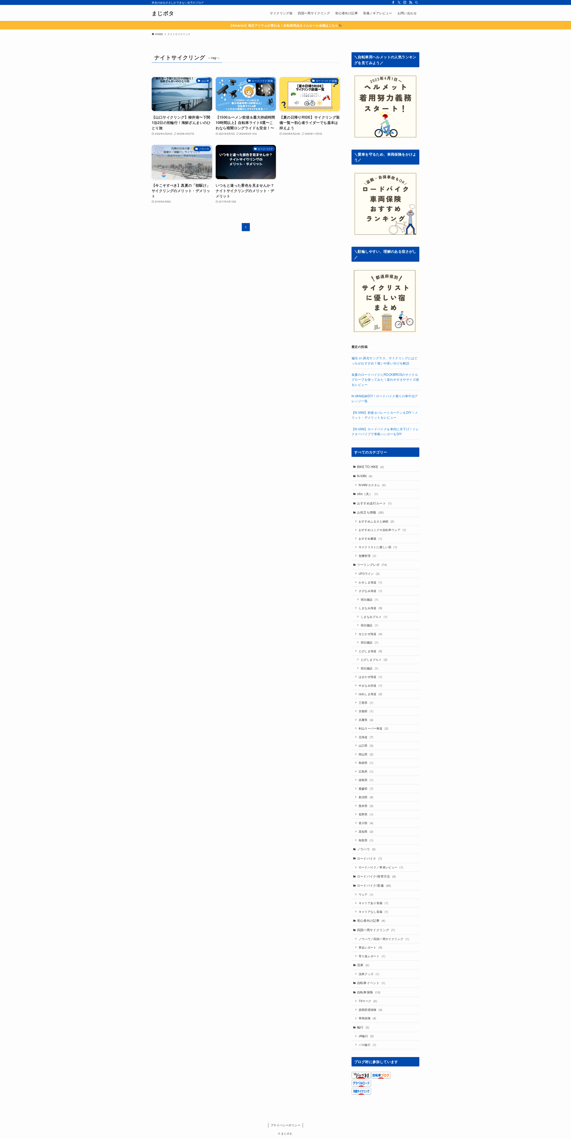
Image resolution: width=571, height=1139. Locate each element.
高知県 (366, 831)
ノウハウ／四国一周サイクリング (384, 939)
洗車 (363, 965)
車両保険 (367, 1018)
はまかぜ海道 (370, 677)
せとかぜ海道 (370, 634)
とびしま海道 (370, 651)
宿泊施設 (369, 599)
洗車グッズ (369, 974)
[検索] (416, 2)
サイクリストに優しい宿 (378, 547)
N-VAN (364, 476)
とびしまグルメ (374, 659)
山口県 (366, 745)
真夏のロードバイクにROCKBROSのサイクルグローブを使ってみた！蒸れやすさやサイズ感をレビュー (385, 379)
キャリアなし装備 (373, 911)
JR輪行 (366, 1036)
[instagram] (405, 2)
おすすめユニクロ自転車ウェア (382, 530)
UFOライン (369, 573)
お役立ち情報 (370, 512)
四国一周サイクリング (376, 930)
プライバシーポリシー (285, 1125)
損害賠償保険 (370, 1009)
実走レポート (370, 947)
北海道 (366, 737)
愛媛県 (366, 788)
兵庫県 (366, 720)
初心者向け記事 (371, 920)
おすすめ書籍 (370, 538)
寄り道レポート (372, 956)
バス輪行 (367, 1045)
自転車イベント (371, 982)
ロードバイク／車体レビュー (381, 867)
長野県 (366, 814)
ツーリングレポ (372, 564)
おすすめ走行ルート (374, 503)
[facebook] (393, 2)
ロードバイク (369, 858)
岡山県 (366, 754)
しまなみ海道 (370, 608)
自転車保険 (369, 992)
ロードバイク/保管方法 (376, 876)
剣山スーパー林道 (373, 728)
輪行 (363, 1027)
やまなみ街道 (370, 685)
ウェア (366, 894)
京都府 (366, 711)
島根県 (366, 763)
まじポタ (163, 13)
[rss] (411, 2)
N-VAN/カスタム (372, 485)
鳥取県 (366, 840)
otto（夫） (367, 493)
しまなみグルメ (374, 616)
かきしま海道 (370, 582)
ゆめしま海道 (370, 694)
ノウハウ (366, 849)
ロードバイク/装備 (374, 885)
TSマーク (368, 1001)
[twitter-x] (399, 2)
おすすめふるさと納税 (376, 521)
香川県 (366, 823)
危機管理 (367, 556)
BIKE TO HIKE (370, 466)
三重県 (366, 702)
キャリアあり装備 (373, 903)
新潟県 (366, 797)
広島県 (366, 771)
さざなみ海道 (370, 591)
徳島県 (366, 780)
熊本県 (366, 806)
